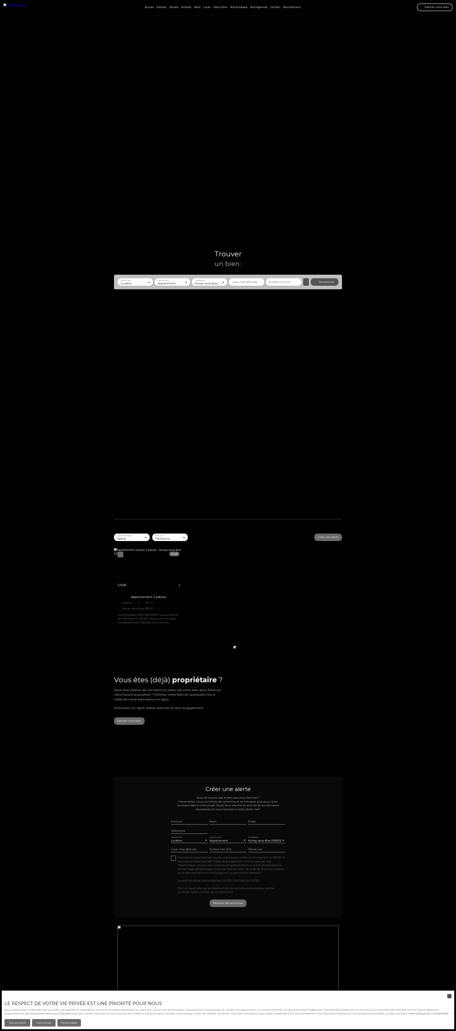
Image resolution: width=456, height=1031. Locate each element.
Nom (213, 821)
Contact (275, 7)
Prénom (176, 821)
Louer (207, 7)
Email (251, 821)
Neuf (197, 7)
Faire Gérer (220, 7)
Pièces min (255, 849)
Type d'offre (125, 280)
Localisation (200, 280)
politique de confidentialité (216, 892)
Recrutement (292, 7)
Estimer (161, 7)
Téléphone (178, 830)
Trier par (159, 535)
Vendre (173, 7)
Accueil (149, 7)
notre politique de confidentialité (428, 1013)
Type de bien (163, 280)
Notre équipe (239, 7)
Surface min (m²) (280, 282)
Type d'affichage (124, 535)
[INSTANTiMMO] (21, 7)
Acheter (186, 7)
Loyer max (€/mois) (244, 282)
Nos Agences (258, 7)
